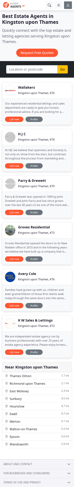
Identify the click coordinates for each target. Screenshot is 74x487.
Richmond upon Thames (39, 383)
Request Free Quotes (37, 52)
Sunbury (39, 398)
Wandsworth (39, 444)
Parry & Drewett (32, 180)
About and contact (17, 464)
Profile (34, 119)
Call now (14, 119)
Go (62, 69)
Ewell (39, 414)
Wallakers (26, 87)
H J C (22, 134)
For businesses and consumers (26, 473)
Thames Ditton (39, 376)
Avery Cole (27, 273)
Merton (39, 421)
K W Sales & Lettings (35, 320)
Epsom (39, 436)
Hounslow (39, 406)
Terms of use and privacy (22, 482)
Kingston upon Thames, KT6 (36, 93)
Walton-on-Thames (39, 429)
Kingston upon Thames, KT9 (36, 186)
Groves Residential (34, 227)
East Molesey (39, 391)
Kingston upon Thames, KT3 (36, 233)
